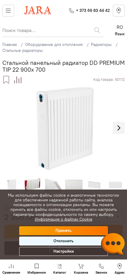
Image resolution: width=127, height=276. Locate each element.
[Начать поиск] (97, 30)
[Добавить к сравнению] (18, 80)
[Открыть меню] (8, 11)
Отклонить (63, 240)
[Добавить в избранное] (6, 80)
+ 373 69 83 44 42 (93, 10)
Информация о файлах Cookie (63, 219)
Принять (63, 230)
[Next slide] (119, 128)
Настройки (63, 251)
